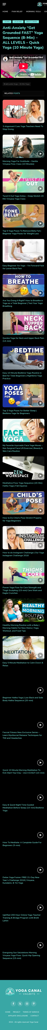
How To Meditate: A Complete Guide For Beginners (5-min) (22, 844)
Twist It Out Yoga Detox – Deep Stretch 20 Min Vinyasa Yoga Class (23, 197)
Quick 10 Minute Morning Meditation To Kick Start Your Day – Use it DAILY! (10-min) (23, 771)
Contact (35, 1016)
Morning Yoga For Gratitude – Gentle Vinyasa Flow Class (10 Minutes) (20, 163)
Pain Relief (17, 11)
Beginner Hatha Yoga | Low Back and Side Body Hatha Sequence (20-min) (23, 699)
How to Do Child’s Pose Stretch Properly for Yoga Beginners (22, 519)
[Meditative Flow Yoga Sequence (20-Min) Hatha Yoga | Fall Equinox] (23, 468)
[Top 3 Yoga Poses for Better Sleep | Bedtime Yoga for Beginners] (23, 395)
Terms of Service (31, 1012)
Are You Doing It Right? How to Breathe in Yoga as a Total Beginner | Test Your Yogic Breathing (23, 303)
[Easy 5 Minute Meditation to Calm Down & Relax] (23, 647)
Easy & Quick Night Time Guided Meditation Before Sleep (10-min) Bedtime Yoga (23, 807)
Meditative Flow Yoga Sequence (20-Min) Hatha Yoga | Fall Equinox (22, 484)
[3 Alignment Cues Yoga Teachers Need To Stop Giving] (23, 111)
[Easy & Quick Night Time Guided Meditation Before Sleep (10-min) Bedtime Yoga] (23, 790)
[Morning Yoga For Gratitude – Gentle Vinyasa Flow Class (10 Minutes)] (23, 146)
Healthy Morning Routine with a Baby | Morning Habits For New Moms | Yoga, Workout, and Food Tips (21, 628)
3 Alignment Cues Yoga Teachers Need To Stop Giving (23, 128)
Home (5, 11)
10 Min (7, 22)
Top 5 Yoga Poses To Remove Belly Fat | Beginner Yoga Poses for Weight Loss (22, 232)
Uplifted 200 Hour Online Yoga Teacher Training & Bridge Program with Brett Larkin (22, 918)
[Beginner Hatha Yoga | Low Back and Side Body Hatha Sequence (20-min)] (23, 682)
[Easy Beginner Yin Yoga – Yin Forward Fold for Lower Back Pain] (23, 250)
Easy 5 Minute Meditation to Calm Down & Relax (23, 664)
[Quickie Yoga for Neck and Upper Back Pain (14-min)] (23, 323)
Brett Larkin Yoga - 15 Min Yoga (16, 84)
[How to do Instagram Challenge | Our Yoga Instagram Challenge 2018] (23, 537)
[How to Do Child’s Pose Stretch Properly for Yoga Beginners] (23, 503)
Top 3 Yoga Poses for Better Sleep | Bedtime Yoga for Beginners (20, 412)
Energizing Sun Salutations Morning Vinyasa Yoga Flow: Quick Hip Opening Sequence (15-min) (21, 955)
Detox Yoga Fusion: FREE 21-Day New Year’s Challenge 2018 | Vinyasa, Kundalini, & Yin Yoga (21, 880)
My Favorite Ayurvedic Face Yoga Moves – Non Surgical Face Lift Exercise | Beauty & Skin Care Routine (23, 448)
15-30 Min (18, 22)
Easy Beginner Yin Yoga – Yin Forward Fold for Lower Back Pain (23, 267)
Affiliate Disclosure (18, 1016)
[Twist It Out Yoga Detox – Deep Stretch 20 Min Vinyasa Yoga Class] (23, 181)
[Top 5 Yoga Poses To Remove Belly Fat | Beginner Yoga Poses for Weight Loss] (23, 216)
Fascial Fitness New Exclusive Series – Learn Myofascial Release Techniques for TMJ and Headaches (22, 735)
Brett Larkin (32, 22)
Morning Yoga (33, 11)
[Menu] (4, 4)
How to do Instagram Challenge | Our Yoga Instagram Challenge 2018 (23, 554)
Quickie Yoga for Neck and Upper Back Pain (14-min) (23, 339)
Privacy (16, 1012)
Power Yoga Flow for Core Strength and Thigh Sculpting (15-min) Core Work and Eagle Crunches (22, 590)
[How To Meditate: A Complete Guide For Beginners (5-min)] (23, 827)
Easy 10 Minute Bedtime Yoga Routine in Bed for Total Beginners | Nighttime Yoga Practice (22, 376)
